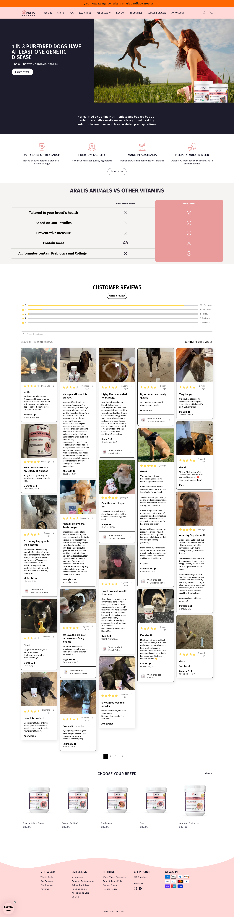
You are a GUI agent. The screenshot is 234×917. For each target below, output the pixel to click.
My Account (177, 13)
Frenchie (47, 13)
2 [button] (110, 756)
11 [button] (123, 756)
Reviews (120, 13)
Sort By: (189, 342)
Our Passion (46, 881)
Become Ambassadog (83, 881)
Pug (72, 13)
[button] (117, 296)
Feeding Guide (79, 889)
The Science (136, 13)
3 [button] (115, 756)
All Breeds (103, 13)
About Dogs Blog (81, 893)
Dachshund (85, 13)
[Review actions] (53, 386)
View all (209, 773)
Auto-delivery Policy (113, 881)
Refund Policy (110, 889)
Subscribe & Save (157, 13)
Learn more (22, 71)
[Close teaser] (15, 902)
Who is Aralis (46, 877)
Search (75, 897)
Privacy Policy (110, 885)
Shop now (117, 171)
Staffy (60, 13)
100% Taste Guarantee (114, 877)
